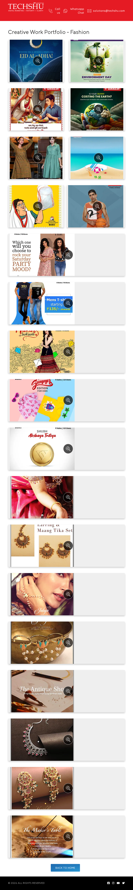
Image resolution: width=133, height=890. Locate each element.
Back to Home (65, 867)
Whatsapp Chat (77, 10)
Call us (57, 10)
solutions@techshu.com (109, 10)
